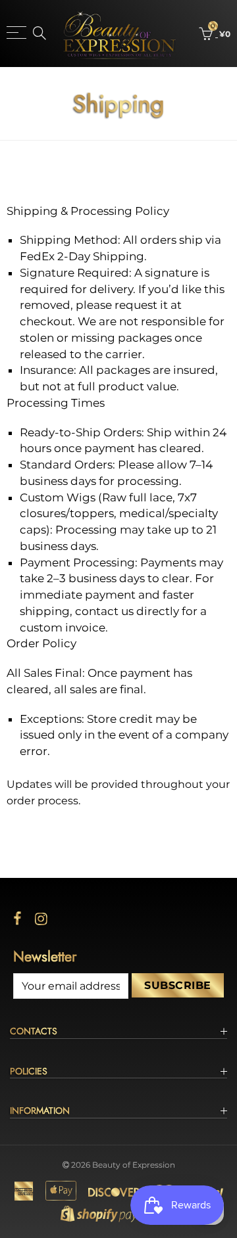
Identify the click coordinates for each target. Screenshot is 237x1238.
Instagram (41, 918)
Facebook (17, 918)
